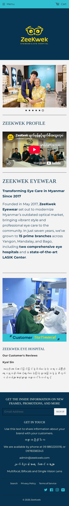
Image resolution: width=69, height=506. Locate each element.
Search (14, 483)
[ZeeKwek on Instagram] (57, 490)
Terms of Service (47, 483)
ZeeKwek (36, 499)
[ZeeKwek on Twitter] (45, 490)
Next (64, 86)
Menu (11, 4)
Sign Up (60, 412)
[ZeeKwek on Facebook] (51, 490)
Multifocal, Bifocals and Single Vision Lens (34, 471)
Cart (63, 4)
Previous (5, 86)
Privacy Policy (28, 483)
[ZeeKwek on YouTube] (63, 490)
